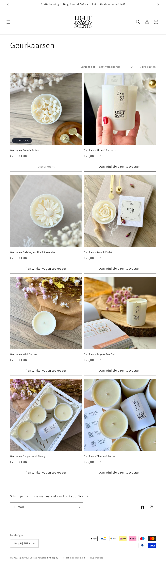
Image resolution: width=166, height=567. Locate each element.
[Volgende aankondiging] (158, 4)
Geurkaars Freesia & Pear (25, 150)
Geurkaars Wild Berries (23, 354)
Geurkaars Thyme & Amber (100, 456)
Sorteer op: (88, 67)
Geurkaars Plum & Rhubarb (100, 150)
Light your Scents (27, 557)
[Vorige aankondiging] (7, 4)
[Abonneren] (78, 507)
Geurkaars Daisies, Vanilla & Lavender (32, 252)
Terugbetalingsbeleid (73, 557)
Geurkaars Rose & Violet (98, 252)
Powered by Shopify (47, 557)
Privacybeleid (96, 557)
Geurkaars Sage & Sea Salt (100, 354)
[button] (8, 21)
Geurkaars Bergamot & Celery (27, 456)
